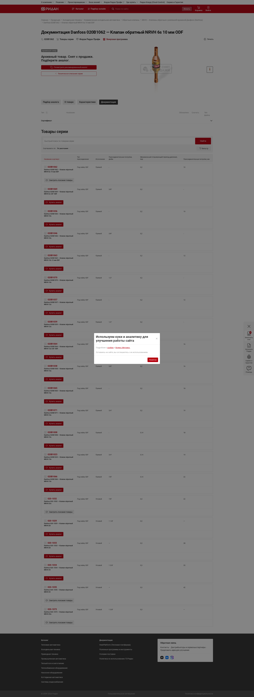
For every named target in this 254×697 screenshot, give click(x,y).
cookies (110, 348)
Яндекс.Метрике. (122, 348)
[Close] (157, 338)
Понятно (153, 360)
